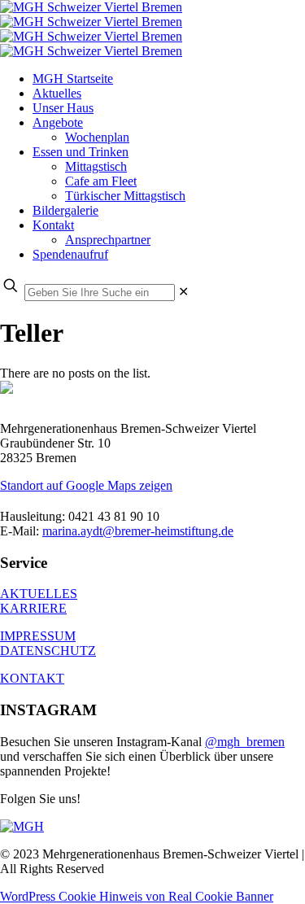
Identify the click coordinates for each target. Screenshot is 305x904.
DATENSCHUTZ (48, 650)
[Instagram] (22, 826)
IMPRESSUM (38, 636)
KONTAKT (32, 678)
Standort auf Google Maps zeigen (86, 485)
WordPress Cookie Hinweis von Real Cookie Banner (136, 896)
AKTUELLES (38, 593)
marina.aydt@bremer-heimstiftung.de (137, 531)
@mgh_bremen (245, 742)
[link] (183, 292)
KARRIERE (33, 608)
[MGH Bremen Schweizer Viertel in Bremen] (91, 29)
